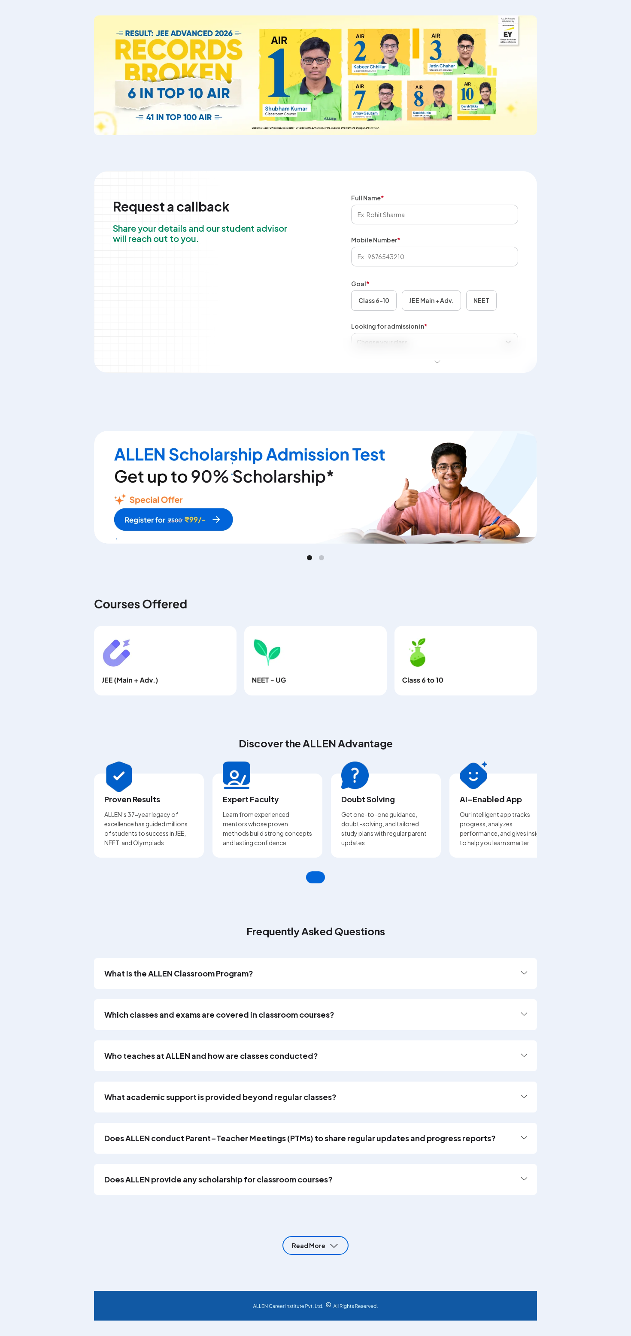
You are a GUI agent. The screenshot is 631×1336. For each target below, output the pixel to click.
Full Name (367, 197)
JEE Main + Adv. (431, 300)
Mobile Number (375, 239)
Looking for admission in (389, 326)
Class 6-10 (373, 300)
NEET (481, 300)
